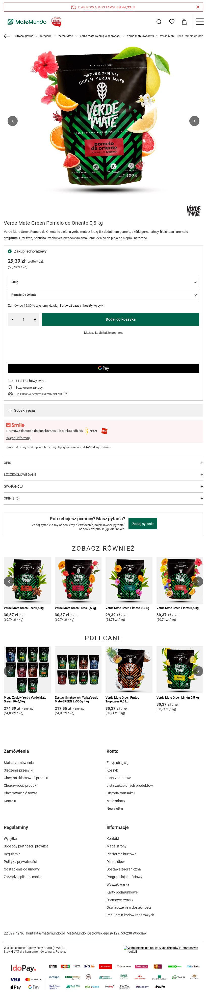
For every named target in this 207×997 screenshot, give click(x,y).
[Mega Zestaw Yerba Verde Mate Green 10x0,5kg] (27, 669)
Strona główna (24, 36)
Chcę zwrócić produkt (21, 785)
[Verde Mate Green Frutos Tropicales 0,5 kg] (129, 669)
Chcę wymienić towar (20, 793)
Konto (112, 751)
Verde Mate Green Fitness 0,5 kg (127, 608)
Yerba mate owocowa (140, 36)
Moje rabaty (116, 801)
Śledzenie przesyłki (18, 770)
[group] (103, 121)
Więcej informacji (18, 438)
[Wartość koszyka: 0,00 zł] (184, 21)
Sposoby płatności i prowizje (26, 846)
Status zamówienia (19, 763)
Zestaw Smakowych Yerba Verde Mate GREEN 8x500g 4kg (76, 699)
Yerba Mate (65, 36)
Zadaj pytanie (142, 524)
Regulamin (12, 854)
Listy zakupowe (119, 778)
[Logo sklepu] (33, 22)
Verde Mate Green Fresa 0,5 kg (75, 608)
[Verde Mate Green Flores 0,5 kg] (180, 580)
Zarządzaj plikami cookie (23, 877)
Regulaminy (16, 827)
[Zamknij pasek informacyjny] (197, 7)
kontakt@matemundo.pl (45, 933)
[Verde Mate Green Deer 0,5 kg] (27, 580)
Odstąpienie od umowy (22, 869)
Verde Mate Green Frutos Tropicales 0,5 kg (122, 699)
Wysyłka (10, 839)
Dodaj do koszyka (121, 319)
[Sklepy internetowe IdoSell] (163, 950)
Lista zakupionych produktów (130, 785)
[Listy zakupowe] (171, 21)
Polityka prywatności (20, 862)
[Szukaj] (159, 21)
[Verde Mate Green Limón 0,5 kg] (180, 669)
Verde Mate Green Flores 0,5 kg (178, 608)
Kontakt (10, 801)
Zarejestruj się (117, 763)
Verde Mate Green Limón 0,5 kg (178, 697)
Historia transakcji (121, 793)
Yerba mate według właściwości (100, 36)
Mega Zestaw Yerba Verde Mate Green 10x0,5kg (25, 699)
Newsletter (115, 808)
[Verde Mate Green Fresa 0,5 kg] (78, 580)
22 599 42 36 (14, 933)
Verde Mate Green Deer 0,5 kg (24, 608)
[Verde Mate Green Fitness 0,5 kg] (129, 580)
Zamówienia (16, 751)
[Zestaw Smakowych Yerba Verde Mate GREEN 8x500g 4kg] (78, 669)
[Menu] (199, 21)
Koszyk (112, 770)
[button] (13, 121)
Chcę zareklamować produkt (26, 778)
